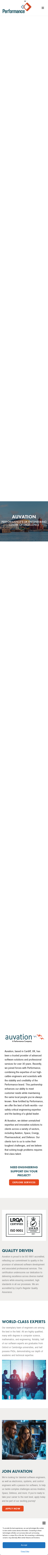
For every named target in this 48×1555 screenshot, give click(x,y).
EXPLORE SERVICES (24, 1182)
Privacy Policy (25, 1551)
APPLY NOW (12, 1508)
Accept (24, 1545)
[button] (44, 1523)
